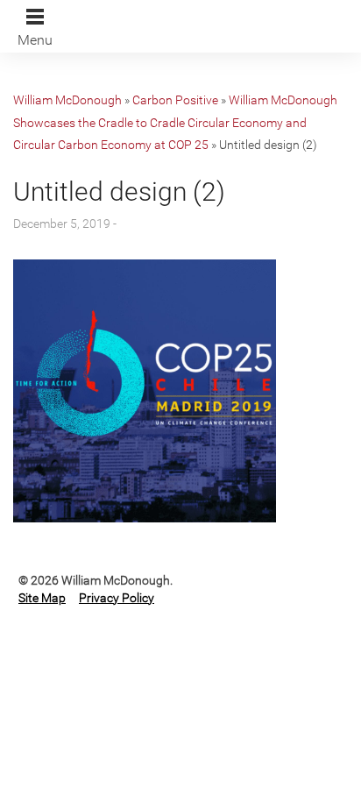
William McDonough (67, 100)
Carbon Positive (175, 100)
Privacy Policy (116, 598)
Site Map (42, 598)
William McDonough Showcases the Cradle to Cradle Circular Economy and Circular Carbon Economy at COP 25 (175, 122)
